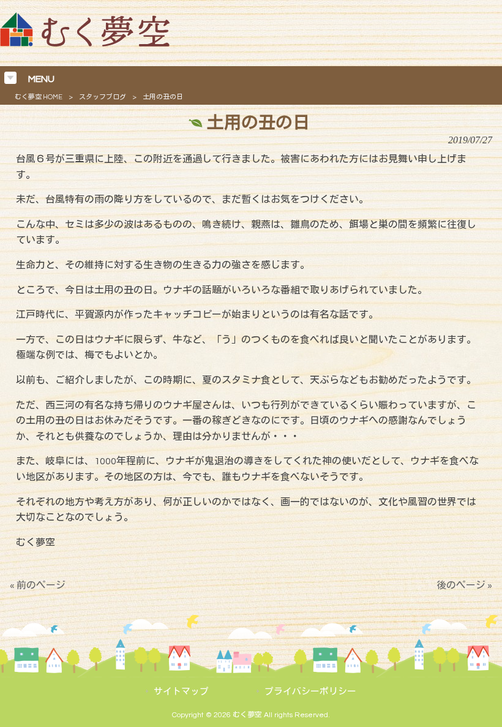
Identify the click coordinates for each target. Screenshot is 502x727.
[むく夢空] (85, 43)
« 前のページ (38, 585)
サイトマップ (181, 691)
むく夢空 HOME (38, 97)
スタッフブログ (102, 97)
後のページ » (464, 585)
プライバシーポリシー (310, 691)
